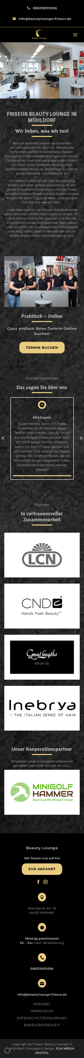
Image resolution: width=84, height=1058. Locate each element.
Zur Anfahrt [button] (42, 869)
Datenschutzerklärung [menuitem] (42, 1018)
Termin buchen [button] (42, 348)
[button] (39, 34)
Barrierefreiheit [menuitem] (42, 1025)
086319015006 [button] (45, 8)
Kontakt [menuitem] (42, 1004)
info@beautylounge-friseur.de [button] (45, 19)
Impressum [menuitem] (42, 1011)
